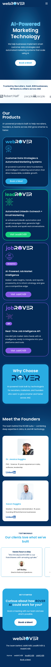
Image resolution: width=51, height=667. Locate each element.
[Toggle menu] (47, 3)
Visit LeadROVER (18, 234)
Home (9, 655)
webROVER (18, 655)
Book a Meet (25, 62)
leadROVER (29, 655)
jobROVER (40, 655)
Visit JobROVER (18, 294)
